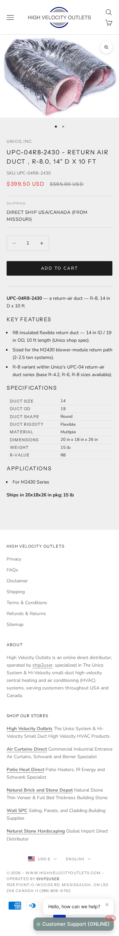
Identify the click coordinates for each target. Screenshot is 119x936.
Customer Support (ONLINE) (78, 922)
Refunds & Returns (26, 613)
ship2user (42, 665)
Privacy (14, 559)
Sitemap (15, 624)
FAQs (12, 570)
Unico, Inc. (20, 141)
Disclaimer (17, 581)
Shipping (16, 592)
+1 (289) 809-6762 (53, 890)
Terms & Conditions (27, 603)
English (75, 859)
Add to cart (59, 268)
